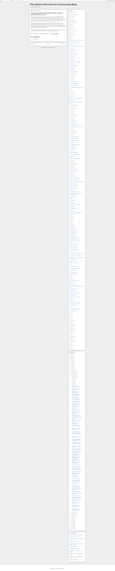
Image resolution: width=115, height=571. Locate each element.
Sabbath (71, 202)
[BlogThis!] (53, 33)
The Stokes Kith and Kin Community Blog (53, 4)
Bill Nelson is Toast (75, 409)
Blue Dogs (71, 92)
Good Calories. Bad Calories (75, 98)
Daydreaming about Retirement (76, 253)
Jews (71, 276)
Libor (71, 134)
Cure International (73, 249)
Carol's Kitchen (72, 235)
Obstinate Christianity (74, 293)
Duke (71, 32)
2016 (72, 363)
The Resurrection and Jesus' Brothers (76, 402)
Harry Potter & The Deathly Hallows (76, 556)
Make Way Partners (73, 85)
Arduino (71, 166)
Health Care (72, 130)
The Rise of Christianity (74, 308)
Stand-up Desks (73, 73)
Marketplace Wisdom (74, 280)
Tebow (71, 44)
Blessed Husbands (73, 170)
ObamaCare (72, 69)
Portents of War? (75, 482)
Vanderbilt (71, 214)
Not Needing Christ (73, 138)
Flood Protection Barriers (74, 268)
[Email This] (52, 33)
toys (70, 344)
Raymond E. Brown (73, 42)
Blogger (63, 568)
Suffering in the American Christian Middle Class (76, 498)
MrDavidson (72, 284)
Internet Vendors (73, 274)
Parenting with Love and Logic (75, 550)
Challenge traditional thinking (75, 239)
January (73, 515)
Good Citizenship (73, 185)
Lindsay (71, 551)
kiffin (70, 332)
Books (71, 16)
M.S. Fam (71, 12)
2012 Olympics (72, 228)
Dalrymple (71, 175)
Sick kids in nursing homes (75, 204)
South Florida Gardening (74, 302)
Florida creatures (73, 183)
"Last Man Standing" (75, 464)
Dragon (71, 96)
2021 (72, 357)
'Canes (71, 26)
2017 (72, 362)
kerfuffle (71, 328)
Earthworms (72, 260)
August (73, 378)
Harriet (71, 128)
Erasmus (71, 48)
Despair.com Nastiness (74, 177)
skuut (71, 334)
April (73, 385)
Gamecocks (72, 270)
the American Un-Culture (74, 158)
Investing (71, 67)
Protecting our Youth (73, 140)
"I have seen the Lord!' (76, 478)
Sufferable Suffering (75, 491)
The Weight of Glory (73, 548)
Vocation (71, 216)
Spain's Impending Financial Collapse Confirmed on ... (76, 457)
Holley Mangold (72, 272)
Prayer (71, 107)
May (73, 383)
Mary (76, 546)
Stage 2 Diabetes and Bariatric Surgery (76, 509)
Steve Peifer (72, 30)
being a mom (72, 109)
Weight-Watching (73, 152)
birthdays (71, 220)
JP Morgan (72, 100)
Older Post (63, 44)
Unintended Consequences (75, 212)
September (74, 376)
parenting (71, 63)
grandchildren (72, 55)
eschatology (72, 324)
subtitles (71, 338)
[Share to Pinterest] (57, 33)
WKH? (71, 218)
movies (71, 75)
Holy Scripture (72, 536)
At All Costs (72, 559)
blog (70, 222)
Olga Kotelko (72, 295)
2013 (72, 368)
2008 (72, 522)
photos (71, 57)
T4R (70, 306)
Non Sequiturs (72, 291)
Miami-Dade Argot (73, 136)
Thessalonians (72, 310)
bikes (71, 316)
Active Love (72, 230)
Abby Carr (71, 77)
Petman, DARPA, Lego (76, 466)
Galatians (71, 122)
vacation (71, 348)
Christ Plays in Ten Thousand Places (76, 538)
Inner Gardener (72, 132)
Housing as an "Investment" (74, 476)
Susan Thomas (72, 304)
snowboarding (72, 336)
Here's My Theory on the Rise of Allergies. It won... (76, 506)
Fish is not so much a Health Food (76, 404)
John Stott (71, 59)
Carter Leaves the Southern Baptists (75, 452)
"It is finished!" (74, 484)
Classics (71, 113)
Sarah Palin (72, 20)
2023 (72, 354)
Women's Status (73, 53)
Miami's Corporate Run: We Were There (76, 395)
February (74, 513)
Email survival (72, 266)
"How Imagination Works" (76, 471)
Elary (71, 264)
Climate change (73, 243)
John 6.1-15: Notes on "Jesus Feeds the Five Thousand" (76, 439)
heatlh (71, 326)
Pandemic (71, 198)
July (73, 380)
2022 (72, 355)
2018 (72, 360)
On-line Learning (73, 105)
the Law (71, 342)
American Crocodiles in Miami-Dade (76, 463)
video (71, 160)
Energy (71, 118)
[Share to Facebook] (56, 33)
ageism (71, 312)
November (74, 373)
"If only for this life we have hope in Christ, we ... (77, 433)
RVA (70, 298)
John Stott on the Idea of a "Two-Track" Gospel (76, 449)
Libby (71, 278)
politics (71, 156)
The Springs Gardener (74, 144)
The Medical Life (73, 208)
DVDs (71, 174)
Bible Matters (72, 168)
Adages (71, 162)
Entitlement (72, 34)
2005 (72, 527)
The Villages (72, 146)
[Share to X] (55, 33)
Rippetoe (71, 300)
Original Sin (72, 546)
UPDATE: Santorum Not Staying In (76, 474)
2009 (72, 520)
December (74, 371)
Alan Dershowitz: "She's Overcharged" (76, 455)
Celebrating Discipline (74, 237)
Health (71, 36)
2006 (72, 525)
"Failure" (71, 111)
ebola (71, 322)
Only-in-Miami (72, 196)
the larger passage (50, 16)
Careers (71, 172)
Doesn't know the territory (74, 255)
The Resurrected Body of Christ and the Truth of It (76, 443)
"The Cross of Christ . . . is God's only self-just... (77, 487)
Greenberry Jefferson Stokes (75, 126)
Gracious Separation (73, 124)
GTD (70, 18)
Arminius (71, 79)
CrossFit (71, 116)
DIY (70, 251)
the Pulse (71, 226)
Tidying (71, 210)
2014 (72, 367)
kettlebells (71, 330)
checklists (71, 320)
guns (70, 24)
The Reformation (73, 22)
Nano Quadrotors (73, 191)
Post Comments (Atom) (51, 47)
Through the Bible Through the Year (76, 87)
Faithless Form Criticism (76, 460)
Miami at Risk (72, 282)
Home (48, 44)
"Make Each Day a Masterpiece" (75, 392)
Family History (72, 120)
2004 (72, 528)
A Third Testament (73, 541)
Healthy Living (72, 187)
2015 (72, 365)
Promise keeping (73, 71)
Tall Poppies (72, 206)
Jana (70, 539)
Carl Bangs (72, 81)
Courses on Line (73, 247)
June (73, 381)
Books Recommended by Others (76, 46)
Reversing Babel (75, 397)
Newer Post (33, 44)
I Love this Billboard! (75, 431)
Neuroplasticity (72, 289)
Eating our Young (73, 262)
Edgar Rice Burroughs (74, 179)
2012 (72, 370)
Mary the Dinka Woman (74, 61)
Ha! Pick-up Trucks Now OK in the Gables (76, 399)
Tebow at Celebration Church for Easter (76, 481)
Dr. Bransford (72, 94)
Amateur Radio (72, 164)
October (73, 375)
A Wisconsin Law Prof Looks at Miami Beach (76, 416)
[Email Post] (50, 33)
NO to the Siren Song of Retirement (76, 286)
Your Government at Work (74, 154)
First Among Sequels (73, 534)
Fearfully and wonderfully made (76, 181)
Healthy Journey (73, 14)
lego (70, 38)
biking (71, 318)
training (71, 346)
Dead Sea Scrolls (73, 65)
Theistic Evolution (73, 148)
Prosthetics (72, 200)
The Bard (71, 142)
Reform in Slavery (75, 495)
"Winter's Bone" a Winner (76, 410)
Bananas (71, 28)
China (71, 241)
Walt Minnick (72, 150)
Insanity (71, 189)
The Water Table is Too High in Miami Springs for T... (76, 469)
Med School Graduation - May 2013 (76, 102)
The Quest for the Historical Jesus (75, 424)
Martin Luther (72, 50)
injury (71, 224)
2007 (72, 523)
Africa (71, 90)
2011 (72, 517)
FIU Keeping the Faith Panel (75, 40)
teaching (71, 340)
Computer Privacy (73, 245)
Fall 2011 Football (73, 83)
